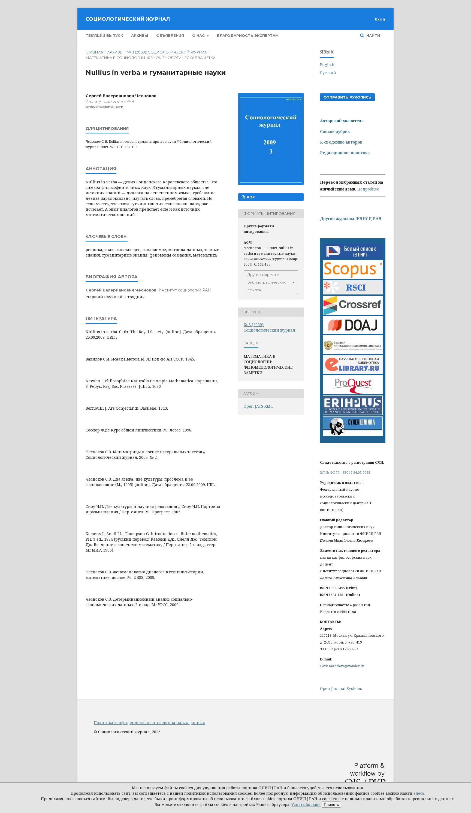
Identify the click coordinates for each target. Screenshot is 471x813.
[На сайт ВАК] (353, 352)
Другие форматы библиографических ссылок (266, 282)
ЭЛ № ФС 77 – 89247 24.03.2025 (345, 472)
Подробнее (368, 189)
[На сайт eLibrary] (353, 372)
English (327, 64)
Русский (328, 72)
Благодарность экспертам (248, 35)
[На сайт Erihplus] (353, 413)
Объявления (170, 35)
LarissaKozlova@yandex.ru (342, 666)
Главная (95, 52)
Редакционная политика (345, 152)
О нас (199, 35)
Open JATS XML (258, 406)
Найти (372, 35)
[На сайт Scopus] (353, 277)
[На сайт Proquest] (353, 392)
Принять (331, 804)
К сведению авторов (341, 142)
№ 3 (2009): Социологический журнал (167, 52)
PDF (250, 197)
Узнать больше (306, 804)
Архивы (139, 35)
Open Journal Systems (341, 688)
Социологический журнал (128, 19)
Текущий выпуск (104, 35)
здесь (418, 793)
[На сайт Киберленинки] (353, 434)
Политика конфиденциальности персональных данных (149, 722)
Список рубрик (335, 131)
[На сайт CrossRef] (353, 313)
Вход (380, 19)
